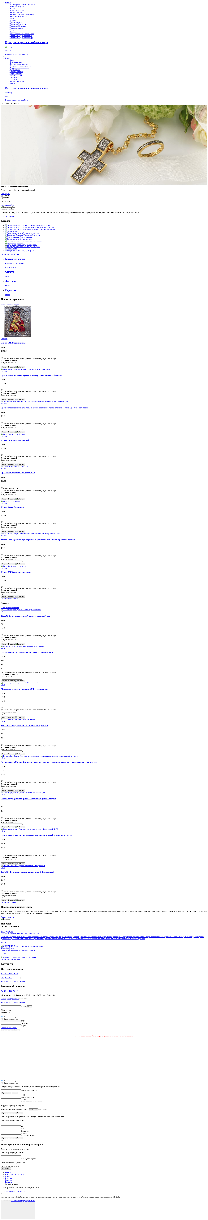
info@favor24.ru (6, 978)
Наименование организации (31, 1102)
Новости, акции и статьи (19, 64)
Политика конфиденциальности (13, 1191)
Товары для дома (16, 22)
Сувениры (13, 20)
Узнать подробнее (7, 205)
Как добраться (6, 981)
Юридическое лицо (11, 1019)
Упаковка (13, 32)
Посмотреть (5, 194)
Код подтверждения (28, 1159)
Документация (15, 70)
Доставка (8, 1180)
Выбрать (8, 367)
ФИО (23, 1095)
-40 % (3, 612)
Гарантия (8, 1178)
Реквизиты (14, 77)
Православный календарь (14, 1174)
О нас (12, 60)
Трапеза (12, 30)
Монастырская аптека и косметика (22, 5)
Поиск (23, 1006)
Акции (15, 54)
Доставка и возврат (17, 81)
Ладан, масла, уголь (17, 10)
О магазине (9, 58)
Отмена (16, 1030)
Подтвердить (6, 1093)
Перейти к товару (7, 216)
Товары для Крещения (18, 26)
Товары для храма (16, 28)
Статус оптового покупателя (20, 66)
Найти (29, 1006)
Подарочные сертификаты (19, 68)
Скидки (21, 54)
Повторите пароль (28, 1135)
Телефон (24, 1023)
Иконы (12, 8)
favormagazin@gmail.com (10, 999)
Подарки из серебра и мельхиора (22, 14)
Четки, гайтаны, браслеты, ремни (22, 34)
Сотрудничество (16, 62)
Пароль (24, 1026)
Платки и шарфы (16, 12)
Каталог (8, 3)
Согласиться (6, 1201)
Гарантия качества (16, 72)
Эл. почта (24, 1099)
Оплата (12, 83)
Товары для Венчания (18, 24)
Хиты (26, 54)
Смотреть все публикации (10, 959)
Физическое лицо (10, 1017)
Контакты (13, 79)
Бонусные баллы (16, 74)
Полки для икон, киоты (18, 16)
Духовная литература (17, 6)
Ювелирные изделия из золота (21, 36)
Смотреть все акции (8, 902)
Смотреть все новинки (9, 598)
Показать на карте (18, 981)
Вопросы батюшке (16, 76)
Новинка (4, 339)
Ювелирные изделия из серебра (21, 38)
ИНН (23, 1021)
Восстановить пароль (9, 1028)
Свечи (12, 18)
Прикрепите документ (20, 1109)
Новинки (8, 54)
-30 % (3, 721)
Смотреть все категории (10, 254)
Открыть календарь (8, 917)
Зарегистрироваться (8, 1113)
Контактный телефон (29, 1090)
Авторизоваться (7, 1030)
